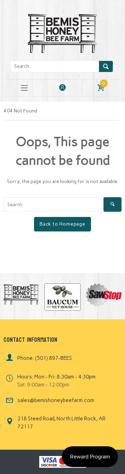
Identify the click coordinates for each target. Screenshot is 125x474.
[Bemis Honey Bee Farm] (62, 32)
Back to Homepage (62, 224)
